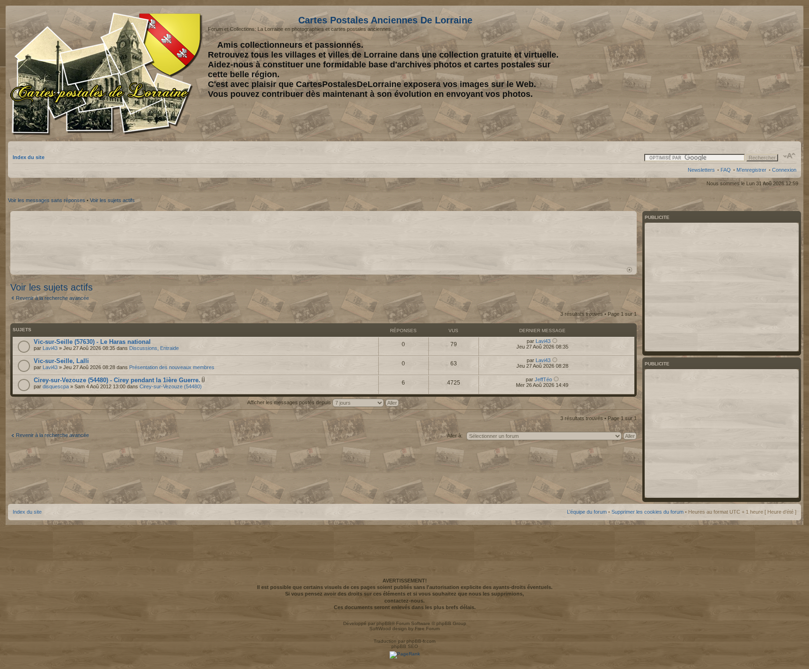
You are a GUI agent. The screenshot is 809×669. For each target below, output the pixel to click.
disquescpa (56, 386)
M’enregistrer (751, 170)
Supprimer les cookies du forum (647, 512)
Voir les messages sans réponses (46, 200)
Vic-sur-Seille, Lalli (61, 360)
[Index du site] (108, 74)
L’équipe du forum (587, 512)
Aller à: (455, 435)
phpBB (383, 623)
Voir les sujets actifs (112, 200)
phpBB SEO (404, 646)
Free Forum (427, 628)
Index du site (28, 157)
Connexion (784, 170)
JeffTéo (543, 379)
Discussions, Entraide (154, 348)
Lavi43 (50, 348)
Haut (629, 269)
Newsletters (701, 170)
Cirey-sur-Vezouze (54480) (171, 386)
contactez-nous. (404, 601)
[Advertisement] (722, 73)
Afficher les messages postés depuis (289, 402)
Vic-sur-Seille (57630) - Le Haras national (92, 341)
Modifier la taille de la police (789, 156)
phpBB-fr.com (420, 641)
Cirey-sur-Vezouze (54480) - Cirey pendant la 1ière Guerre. (117, 380)
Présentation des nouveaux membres (171, 367)
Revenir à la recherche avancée (52, 298)
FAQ (726, 170)
